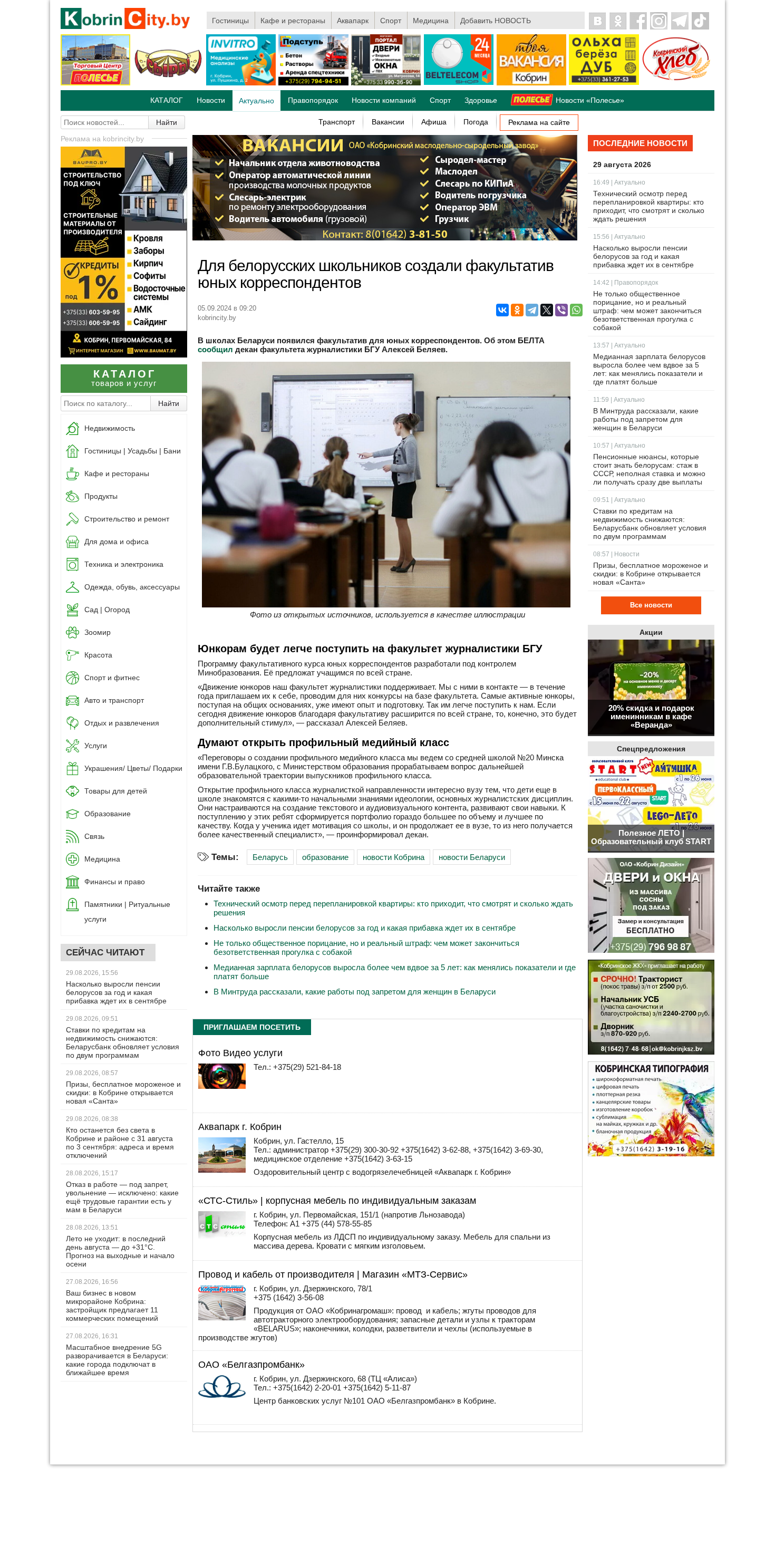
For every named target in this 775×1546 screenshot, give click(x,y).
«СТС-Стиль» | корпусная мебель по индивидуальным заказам (337, 1200)
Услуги (95, 745)
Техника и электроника (123, 564)
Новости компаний (384, 100)
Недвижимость (109, 428)
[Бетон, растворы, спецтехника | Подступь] (313, 83)
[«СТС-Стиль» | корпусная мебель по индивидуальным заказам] (222, 1237)
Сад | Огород (107, 609)
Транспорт (336, 122)
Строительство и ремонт (126, 519)
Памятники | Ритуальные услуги (127, 911)
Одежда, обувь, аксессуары (132, 587)
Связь (94, 836)
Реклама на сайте (539, 122)
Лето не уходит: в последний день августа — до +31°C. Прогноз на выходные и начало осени (120, 1251)
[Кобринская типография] (651, 1109)
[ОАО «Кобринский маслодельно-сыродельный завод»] (384, 237)
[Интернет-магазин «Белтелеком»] (458, 82)
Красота (98, 655)
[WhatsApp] (576, 310)
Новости (211, 100)
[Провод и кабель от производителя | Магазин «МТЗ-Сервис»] (222, 1317)
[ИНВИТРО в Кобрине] (241, 83)
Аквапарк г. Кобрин (240, 1127)
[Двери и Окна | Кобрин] (386, 83)
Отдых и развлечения (121, 723)
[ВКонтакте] (502, 310)
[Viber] (561, 310)
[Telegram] (532, 310)
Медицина (431, 20)
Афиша (434, 122)
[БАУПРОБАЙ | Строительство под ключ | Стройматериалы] (124, 354)
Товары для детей (115, 791)
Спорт (390, 20)
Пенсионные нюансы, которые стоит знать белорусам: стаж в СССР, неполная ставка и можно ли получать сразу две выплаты (649, 469)
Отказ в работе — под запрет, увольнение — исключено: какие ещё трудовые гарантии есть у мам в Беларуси (122, 1197)
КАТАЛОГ (166, 100)
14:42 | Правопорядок (625, 282)
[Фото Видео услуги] (222, 1085)
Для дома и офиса (116, 541)
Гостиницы (230, 20)
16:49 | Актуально (619, 182)
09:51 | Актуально (619, 500)
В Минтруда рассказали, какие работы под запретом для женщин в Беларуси (355, 991)
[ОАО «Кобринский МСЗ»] (168, 83)
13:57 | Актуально (619, 345)
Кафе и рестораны (292, 20)
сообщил (215, 349)
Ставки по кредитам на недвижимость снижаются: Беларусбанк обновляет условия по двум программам (122, 1042)
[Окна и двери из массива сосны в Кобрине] (651, 906)
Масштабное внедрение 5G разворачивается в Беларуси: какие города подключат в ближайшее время (117, 1360)
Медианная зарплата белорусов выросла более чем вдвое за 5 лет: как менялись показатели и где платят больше (649, 369)
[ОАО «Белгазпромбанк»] (222, 1394)
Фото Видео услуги (240, 1053)
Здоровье (480, 100)
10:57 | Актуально (619, 445)
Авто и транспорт (114, 700)
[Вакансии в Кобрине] (531, 83)
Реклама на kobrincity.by (102, 138)
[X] (546, 310)
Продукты (101, 496)
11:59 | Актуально (619, 399)
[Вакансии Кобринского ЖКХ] (651, 1008)
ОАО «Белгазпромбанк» (251, 1364)
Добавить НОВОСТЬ (495, 20)
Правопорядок (313, 100)
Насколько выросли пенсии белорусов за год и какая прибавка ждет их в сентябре (116, 992)
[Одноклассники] (517, 310)
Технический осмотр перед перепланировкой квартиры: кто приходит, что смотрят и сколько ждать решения (648, 206)
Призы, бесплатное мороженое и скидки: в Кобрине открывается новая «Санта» (123, 1092)
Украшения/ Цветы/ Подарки (133, 768)
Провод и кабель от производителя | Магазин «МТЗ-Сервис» (333, 1274)
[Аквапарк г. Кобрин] (222, 1169)
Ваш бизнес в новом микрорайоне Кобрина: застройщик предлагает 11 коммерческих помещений (112, 1305)
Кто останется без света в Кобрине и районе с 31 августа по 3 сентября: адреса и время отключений (120, 1143)
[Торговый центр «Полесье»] (95, 83)
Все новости (651, 605)
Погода (475, 122)
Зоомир (97, 632)
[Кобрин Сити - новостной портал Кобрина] (126, 19)
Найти (166, 122)
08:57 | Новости (616, 554)
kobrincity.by (217, 318)
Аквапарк (353, 20)
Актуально (256, 100)
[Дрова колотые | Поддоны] (603, 82)
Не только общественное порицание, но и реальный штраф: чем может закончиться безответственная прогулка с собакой (647, 310)
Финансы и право (114, 881)
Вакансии (388, 122)
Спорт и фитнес (112, 677)
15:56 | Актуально (619, 236)
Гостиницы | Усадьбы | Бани (132, 451)
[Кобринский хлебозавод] (676, 83)
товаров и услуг (124, 378)
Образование (107, 813)
